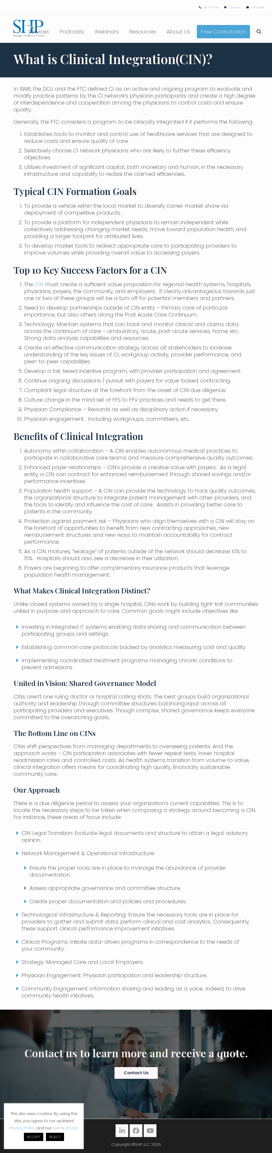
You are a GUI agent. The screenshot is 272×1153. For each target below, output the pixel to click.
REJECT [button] (55, 1136)
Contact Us (235, 7)
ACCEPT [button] (33, 1136)
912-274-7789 (211, 7)
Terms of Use (65, 1128)
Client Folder (258, 7)
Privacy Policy (22, 1128)
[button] (259, 31)
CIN (39, 284)
